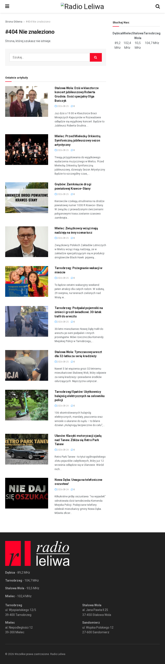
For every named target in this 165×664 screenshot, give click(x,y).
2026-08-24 (63, 406)
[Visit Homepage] (82, 6)
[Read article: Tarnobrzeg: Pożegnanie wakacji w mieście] (26, 281)
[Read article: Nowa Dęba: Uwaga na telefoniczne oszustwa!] (26, 493)
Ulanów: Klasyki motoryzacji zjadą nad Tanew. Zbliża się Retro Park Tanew (78, 440)
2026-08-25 (63, 106)
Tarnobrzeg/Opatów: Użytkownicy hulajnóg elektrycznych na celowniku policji (80, 396)
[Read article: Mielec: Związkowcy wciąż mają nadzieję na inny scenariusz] (26, 241)
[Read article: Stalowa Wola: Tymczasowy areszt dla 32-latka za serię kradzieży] (26, 365)
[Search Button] (158, 6)
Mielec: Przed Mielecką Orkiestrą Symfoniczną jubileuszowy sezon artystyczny (78, 140)
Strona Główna (13, 21)
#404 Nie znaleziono (38, 21)
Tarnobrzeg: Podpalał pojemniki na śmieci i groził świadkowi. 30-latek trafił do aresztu (79, 312)
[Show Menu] (7, 6)
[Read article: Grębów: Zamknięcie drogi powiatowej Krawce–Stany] (26, 197)
